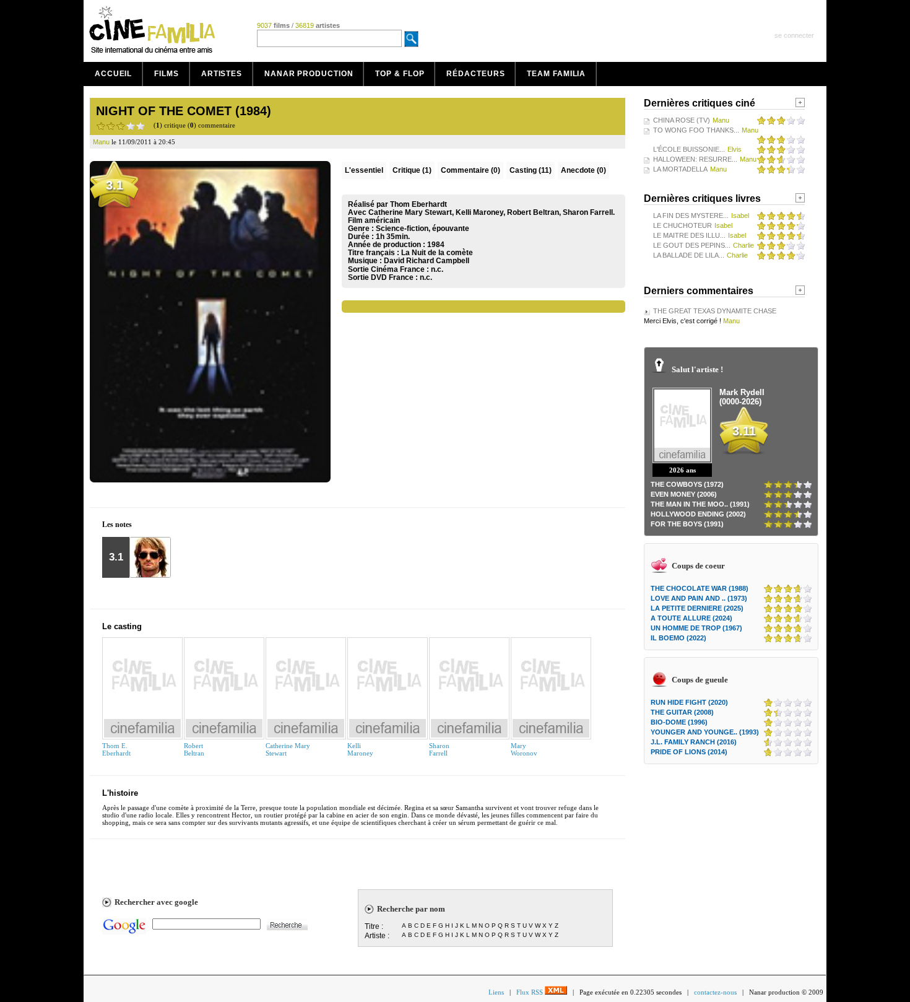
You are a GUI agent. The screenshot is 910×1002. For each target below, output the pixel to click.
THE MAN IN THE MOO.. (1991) (700, 504)
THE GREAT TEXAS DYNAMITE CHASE (714, 311)
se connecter (794, 35)
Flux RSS (530, 992)
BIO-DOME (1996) (679, 722)
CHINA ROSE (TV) (681, 120)
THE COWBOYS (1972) (687, 484)
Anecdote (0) (583, 170)
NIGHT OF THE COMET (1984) (183, 111)
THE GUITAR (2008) (682, 712)
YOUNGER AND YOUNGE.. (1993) (705, 732)
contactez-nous (715, 992)
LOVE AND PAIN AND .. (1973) (699, 598)
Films (166, 73)
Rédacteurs (475, 73)
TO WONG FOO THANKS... (696, 130)
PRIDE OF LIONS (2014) (689, 752)
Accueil (113, 73)
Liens (496, 992)
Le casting (122, 626)
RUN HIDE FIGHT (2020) (689, 702)
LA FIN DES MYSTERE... (691, 215)
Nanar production (308, 73)
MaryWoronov (524, 749)
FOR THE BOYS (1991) (687, 524)
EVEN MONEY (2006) (684, 494)
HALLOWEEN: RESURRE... (695, 159)
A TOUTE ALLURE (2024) (691, 618)
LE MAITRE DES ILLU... (689, 235)
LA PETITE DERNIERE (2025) (697, 608)
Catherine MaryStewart (288, 749)
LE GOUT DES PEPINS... (691, 245)
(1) (411, 170)
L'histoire (120, 793)
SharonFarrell (439, 749)
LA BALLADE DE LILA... (688, 255)
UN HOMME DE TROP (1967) (696, 628)
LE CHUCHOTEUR (682, 225)
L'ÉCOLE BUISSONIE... (689, 149)
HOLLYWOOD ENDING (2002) (698, 514)
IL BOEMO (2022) (678, 638)
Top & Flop (399, 73)
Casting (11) (530, 170)
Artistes (221, 73)
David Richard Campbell (426, 260)
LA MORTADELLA (680, 169)
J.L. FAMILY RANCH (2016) (694, 742)
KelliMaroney (360, 749)
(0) (470, 170)
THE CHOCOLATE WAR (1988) (699, 588)
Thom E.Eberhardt (116, 749)
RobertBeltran (194, 749)
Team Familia (556, 73)
